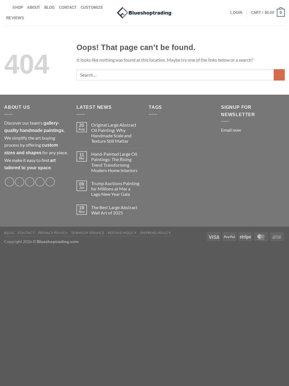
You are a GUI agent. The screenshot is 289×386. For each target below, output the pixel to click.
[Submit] (279, 74)
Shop (17, 7)
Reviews (15, 18)
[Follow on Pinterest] (40, 182)
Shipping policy (155, 233)
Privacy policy (53, 233)
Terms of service (87, 233)
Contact (68, 7)
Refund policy (122, 233)
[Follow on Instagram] (19, 182)
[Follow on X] (29, 182)
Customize (92, 7)
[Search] (6, 7)
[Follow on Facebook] (9, 182)
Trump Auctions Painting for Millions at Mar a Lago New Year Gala (115, 189)
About (33, 7)
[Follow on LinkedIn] (50, 182)
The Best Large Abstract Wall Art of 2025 (114, 210)
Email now (231, 130)
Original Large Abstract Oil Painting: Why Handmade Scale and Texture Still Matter (113, 133)
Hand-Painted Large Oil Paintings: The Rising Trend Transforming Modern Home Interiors (114, 162)
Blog (49, 7)
